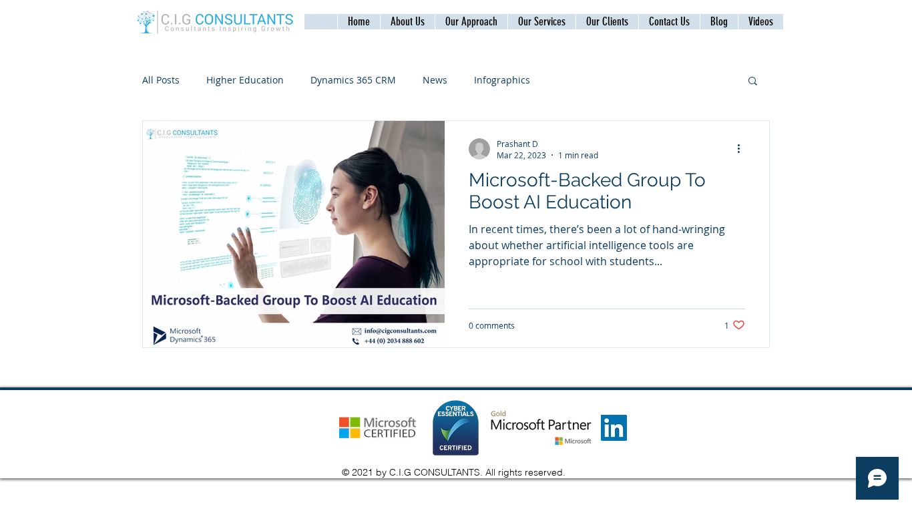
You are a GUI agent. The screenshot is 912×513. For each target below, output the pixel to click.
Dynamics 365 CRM (353, 79)
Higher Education (245, 79)
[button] (669, 21)
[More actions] (743, 149)
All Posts (161, 79)
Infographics (502, 79)
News (435, 79)
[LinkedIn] (614, 428)
